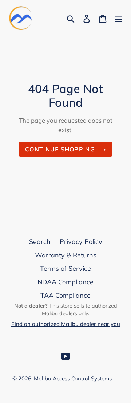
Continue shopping (60, 149)
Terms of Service (65, 268)
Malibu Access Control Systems (73, 378)
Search (40, 241)
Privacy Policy (81, 241)
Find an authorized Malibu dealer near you (65, 324)
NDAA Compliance (65, 282)
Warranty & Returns (65, 255)
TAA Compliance (65, 295)
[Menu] (119, 18)
